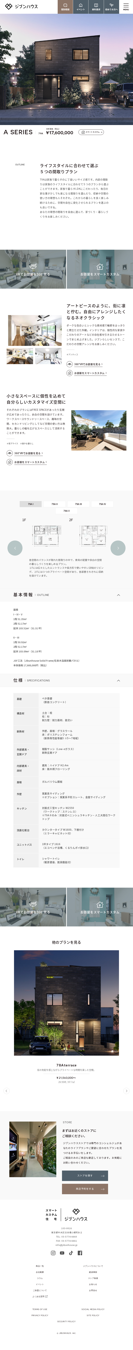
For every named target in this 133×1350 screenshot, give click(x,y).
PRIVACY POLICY (40, 1315)
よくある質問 (38, 1296)
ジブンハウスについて (93, 1266)
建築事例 (93, 1272)
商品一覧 (40, 1266)
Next (118, 548)
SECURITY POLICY (66, 1321)
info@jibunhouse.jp (67, 1245)
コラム (40, 1278)
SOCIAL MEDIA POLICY (93, 1309)
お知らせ (93, 1284)
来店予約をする (85, 1188)
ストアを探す (85, 1175)
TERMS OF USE (39, 1309)
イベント (40, 1284)
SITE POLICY (93, 1315)
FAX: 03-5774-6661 (66, 1241)
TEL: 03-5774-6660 (66, 1236)
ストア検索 (93, 1278)
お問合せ (93, 1290)
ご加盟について (40, 1290)
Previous (15, 548)
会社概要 (40, 1272)
